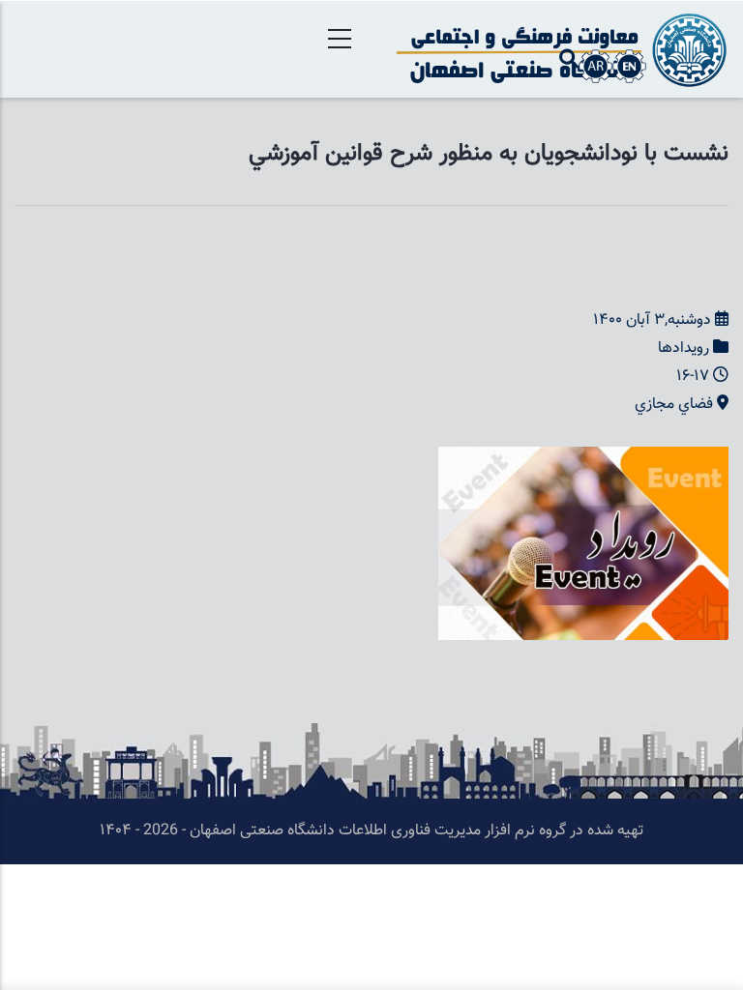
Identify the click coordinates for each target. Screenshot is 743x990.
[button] (583, 460)
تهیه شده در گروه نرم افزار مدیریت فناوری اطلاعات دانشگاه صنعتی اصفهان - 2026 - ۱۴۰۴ (371, 831)
